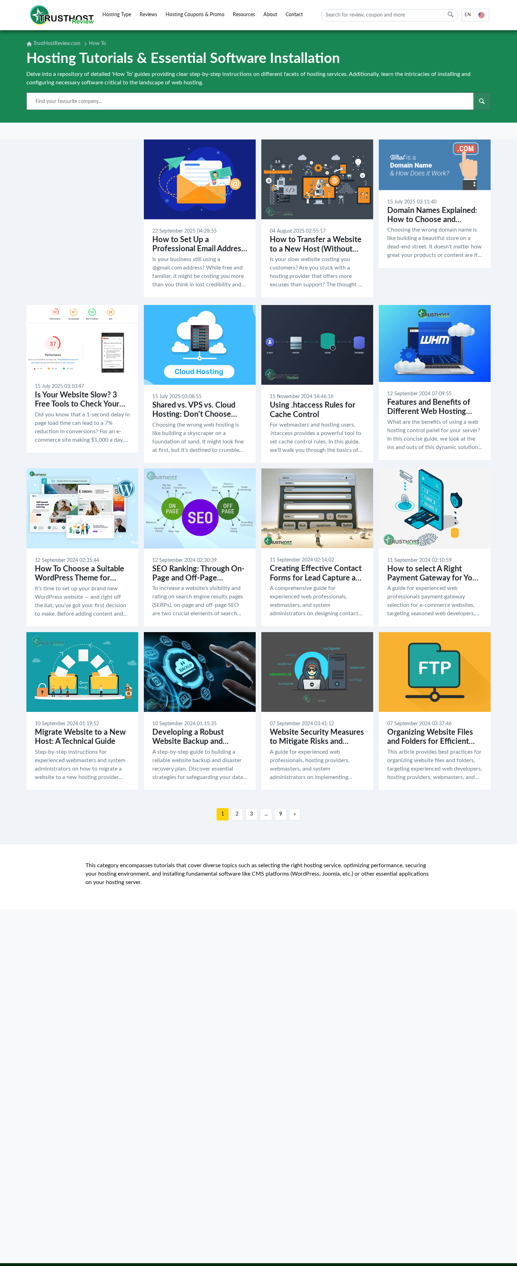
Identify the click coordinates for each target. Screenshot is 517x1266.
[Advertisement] (82, 219)
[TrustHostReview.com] (63, 15)
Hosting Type (116, 14)
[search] (450, 14)
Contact (294, 14)
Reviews (148, 14)
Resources (244, 14)
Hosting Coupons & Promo (195, 14)
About (270, 14)
